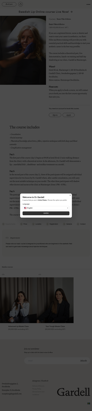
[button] (46, 208)
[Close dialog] (70, 195)
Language (26, 204)
